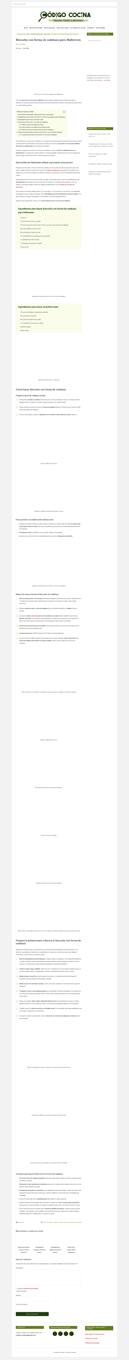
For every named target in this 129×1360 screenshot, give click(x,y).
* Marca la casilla (21, 1291)
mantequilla (72, 1222)
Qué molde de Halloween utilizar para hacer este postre (36, 114)
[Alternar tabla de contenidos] (63, 111)
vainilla (79, 1222)
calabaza (56, 1222)
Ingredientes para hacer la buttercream (30, 119)
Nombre (18, 1295)
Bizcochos (21, 1222)
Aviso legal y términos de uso (95, 1334)
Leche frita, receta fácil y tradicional (71, 1249)
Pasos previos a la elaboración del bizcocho (35, 127)
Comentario (20, 1268)
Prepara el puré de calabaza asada (32, 125)
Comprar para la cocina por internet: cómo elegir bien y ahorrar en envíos (101, 145)
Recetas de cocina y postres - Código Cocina (64, 16)
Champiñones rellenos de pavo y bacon (55, 1249)
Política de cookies (91, 1338)
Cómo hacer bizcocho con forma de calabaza (33, 122)
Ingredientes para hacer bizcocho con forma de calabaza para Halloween (41, 117)
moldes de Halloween (53, 170)
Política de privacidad (92, 1343)
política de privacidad (31, 1288)
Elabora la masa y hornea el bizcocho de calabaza (37, 130)
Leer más (107, 80)
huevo (66, 1222)
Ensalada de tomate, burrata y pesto (39, 1249)
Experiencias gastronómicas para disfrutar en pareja (99, 172)
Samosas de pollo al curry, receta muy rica (24, 1249)
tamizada (34, 616)
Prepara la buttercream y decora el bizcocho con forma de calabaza (40, 132)
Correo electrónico (21, 1304)
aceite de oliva (47, 1222)
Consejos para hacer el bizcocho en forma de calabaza (39, 135)
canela (61, 1222)
